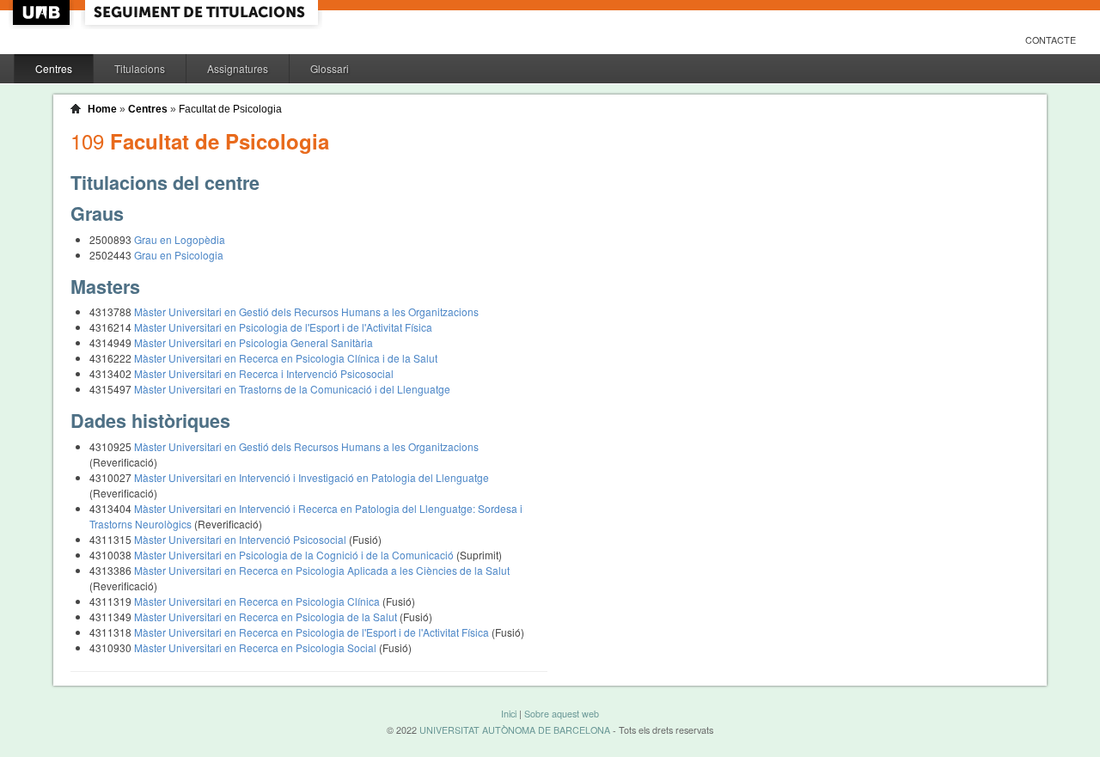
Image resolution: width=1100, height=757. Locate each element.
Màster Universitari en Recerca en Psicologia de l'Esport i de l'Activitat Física (313, 632)
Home (102, 109)
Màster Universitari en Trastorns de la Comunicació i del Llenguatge (292, 389)
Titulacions (139, 68)
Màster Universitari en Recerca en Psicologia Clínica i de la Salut (285, 358)
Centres (53, 68)
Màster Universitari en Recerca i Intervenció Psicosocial (264, 373)
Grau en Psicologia (178, 254)
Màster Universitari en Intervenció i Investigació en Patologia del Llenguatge (311, 477)
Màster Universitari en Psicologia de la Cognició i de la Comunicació (295, 554)
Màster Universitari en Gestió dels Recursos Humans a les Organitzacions (306, 311)
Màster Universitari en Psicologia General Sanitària (253, 342)
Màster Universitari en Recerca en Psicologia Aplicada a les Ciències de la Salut (322, 570)
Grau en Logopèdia (179, 239)
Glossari (329, 68)
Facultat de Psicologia (230, 109)
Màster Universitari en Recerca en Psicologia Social (256, 647)
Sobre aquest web (561, 713)
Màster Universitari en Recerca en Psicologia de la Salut (267, 616)
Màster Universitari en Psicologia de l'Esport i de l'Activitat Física (283, 327)
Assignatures (237, 68)
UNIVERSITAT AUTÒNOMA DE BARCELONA (514, 729)
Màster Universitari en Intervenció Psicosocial (241, 539)
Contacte (1050, 40)
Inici (508, 713)
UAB (43, 12)
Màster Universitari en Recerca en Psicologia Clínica (258, 601)
